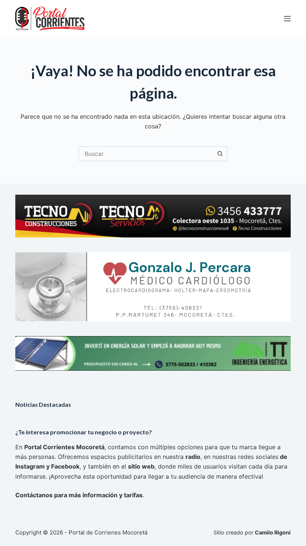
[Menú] (287, 18)
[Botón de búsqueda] (220, 153)
